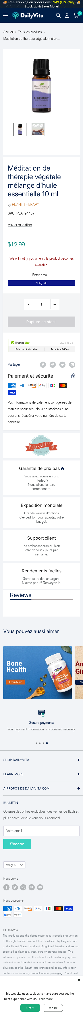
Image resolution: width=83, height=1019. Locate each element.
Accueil (8, 32)
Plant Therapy (25, 204)
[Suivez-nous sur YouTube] (40, 887)
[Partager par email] (72, 364)
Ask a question (20, 225)
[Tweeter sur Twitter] (62, 364)
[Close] (79, 980)
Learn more (45, 999)
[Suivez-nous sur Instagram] (23, 887)
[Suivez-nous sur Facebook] (6, 887)
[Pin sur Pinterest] (53, 364)
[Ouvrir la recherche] (58, 15)
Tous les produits (30, 32)
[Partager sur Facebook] (43, 364)
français (10, 865)
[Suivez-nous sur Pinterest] (32, 887)
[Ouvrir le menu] (5, 15)
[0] (76, 15)
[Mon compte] (67, 15)
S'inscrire (17, 844)
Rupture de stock (41, 322)
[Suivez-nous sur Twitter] (15, 887)
